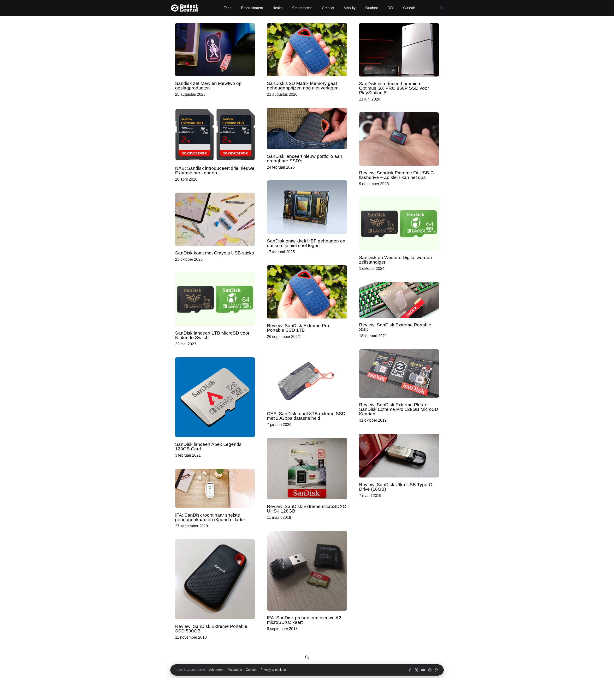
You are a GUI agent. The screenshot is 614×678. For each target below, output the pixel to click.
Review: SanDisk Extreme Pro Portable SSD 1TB (298, 328)
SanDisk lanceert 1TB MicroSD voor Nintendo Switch (212, 335)
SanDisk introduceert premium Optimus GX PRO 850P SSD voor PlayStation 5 (394, 88)
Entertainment (252, 8)
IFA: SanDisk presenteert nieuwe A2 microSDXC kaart (304, 620)
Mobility (350, 8)
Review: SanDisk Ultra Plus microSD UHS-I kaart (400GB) (396, 636)
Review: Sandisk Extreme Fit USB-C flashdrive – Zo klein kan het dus (396, 175)
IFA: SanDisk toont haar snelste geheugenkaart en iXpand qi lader (210, 517)
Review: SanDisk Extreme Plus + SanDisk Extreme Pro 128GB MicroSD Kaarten (398, 409)
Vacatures (235, 670)
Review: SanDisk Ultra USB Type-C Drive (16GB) (395, 487)
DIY (391, 8)
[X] (416, 670)
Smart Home (302, 8)
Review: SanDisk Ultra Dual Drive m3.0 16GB (393, 565)
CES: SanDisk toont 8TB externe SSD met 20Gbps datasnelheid (306, 416)
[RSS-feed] (436, 670)
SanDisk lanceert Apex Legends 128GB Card (208, 446)
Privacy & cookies (273, 670)
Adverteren (216, 670)
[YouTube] (423, 670)
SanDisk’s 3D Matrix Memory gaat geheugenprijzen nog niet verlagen (303, 85)
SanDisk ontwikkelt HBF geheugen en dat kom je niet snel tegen (306, 243)
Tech (227, 8)
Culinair (409, 8)
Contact (251, 670)
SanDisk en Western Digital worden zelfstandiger (395, 260)
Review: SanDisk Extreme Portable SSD (395, 327)
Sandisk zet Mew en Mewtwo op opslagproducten (208, 85)
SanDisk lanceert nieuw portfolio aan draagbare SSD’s (304, 158)
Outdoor (371, 8)
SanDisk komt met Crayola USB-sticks (214, 252)
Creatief (328, 8)
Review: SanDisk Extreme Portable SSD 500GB (211, 628)
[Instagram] (430, 670)
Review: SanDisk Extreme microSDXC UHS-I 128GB (306, 508)
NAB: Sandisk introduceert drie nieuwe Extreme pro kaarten (214, 170)
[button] (442, 8)
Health (277, 8)
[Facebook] (410, 670)
